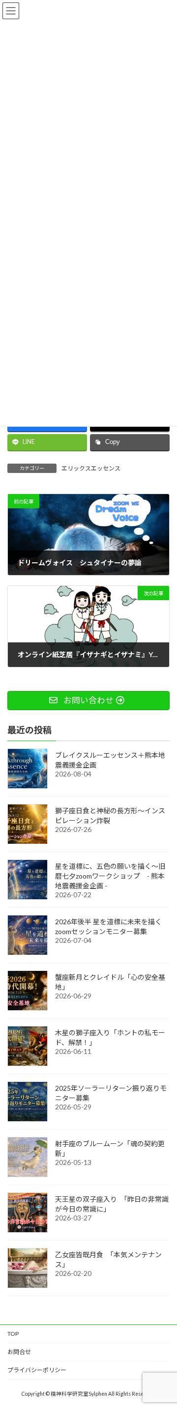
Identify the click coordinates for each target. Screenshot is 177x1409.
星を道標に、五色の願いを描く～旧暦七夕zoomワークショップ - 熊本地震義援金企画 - (110, 876)
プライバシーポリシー (36, 1370)
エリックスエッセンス (90, 468)
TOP (13, 1333)
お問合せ (19, 1351)
